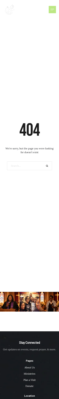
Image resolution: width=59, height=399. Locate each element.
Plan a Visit (29, 379)
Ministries (29, 373)
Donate (29, 385)
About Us (30, 367)
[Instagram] (42, 9)
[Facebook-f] (36, 9)
